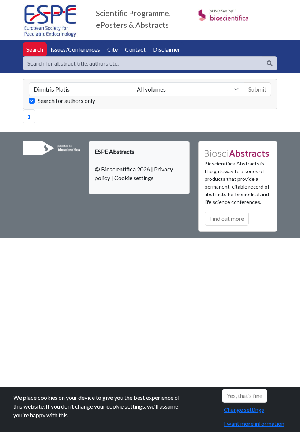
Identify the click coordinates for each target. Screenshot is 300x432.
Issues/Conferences (75, 49)
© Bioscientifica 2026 (123, 168)
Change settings (244, 409)
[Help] (269, 63)
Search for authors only (66, 100)
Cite (112, 49)
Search (34, 49)
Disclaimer (166, 49)
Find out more (226, 218)
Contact (135, 49)
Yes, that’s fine (244, 395)
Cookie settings (134, 177)
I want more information (254, 423)
